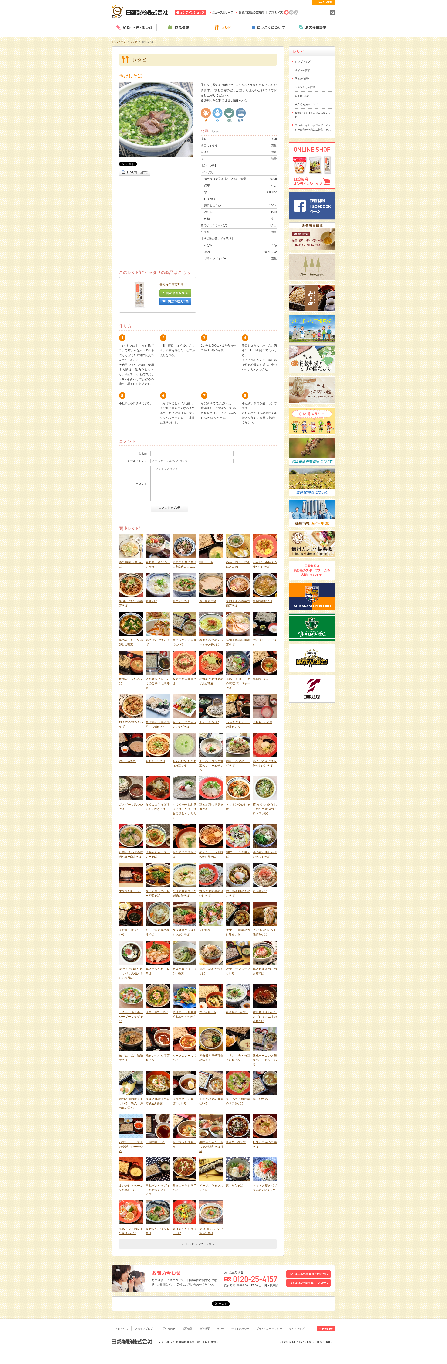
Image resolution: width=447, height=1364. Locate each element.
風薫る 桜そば (236, 1142)
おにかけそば (181, 601)
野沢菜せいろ (207, 1012)
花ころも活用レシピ (306, 104)
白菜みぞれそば (237, 1012)
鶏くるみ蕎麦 (127, 761)
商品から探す (302, 70)
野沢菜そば (260, 891)
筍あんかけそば (155, 761)
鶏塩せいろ (206, 562)
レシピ (223, 27)
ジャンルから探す (305, 87)
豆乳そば (151, 601)
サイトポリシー (240, 1328)
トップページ (119, 42)
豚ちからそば (234, 1185)
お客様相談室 (313, 27)
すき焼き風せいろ (130, 891)
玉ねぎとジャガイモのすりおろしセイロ (158, 1190)
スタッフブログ (144, 1328)
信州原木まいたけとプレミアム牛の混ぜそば (265, 1017)
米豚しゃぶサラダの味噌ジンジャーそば (238, 683)
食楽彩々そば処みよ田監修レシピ (313, 114)
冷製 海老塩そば (157, 1012)
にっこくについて (268, 27)
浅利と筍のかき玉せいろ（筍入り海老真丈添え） (131, 1103)
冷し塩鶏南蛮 (207, 601)
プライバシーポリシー (269, 1328)
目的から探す (302, 95)
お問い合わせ (167, 1328)
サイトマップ (296, 1328)
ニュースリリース (221, 12)
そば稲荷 (204, 930)
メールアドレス (137, 461)
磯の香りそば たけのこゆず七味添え (158, 683)
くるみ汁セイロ (262, 722)
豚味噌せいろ (261, 679)
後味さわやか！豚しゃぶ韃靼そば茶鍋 (211, 1147)
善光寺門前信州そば (173, 284)
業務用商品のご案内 (250, 12)
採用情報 (187, 1328)
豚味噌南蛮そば (262, 601)
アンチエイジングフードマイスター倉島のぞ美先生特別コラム (313, 127)
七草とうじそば (209, 722)
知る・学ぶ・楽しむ (134, 27)
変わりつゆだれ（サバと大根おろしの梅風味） (131, 973)
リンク (220, 1328)
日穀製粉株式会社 (140, 11)
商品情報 (178, 27)
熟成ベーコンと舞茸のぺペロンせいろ (265, 1060)
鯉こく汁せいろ (262, 1099)
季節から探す (302, 78)
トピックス (121, 1328)
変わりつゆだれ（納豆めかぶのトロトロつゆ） (265, 809)
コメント (141, 484)
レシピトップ (302, 61)
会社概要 (205, 1328)
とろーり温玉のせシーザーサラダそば (131, 1017)
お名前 (143, 453)
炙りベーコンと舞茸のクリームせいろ (211, 766)
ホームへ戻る (323, 2)
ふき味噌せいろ (155, 1142)
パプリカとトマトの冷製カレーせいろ (131, 1147)
